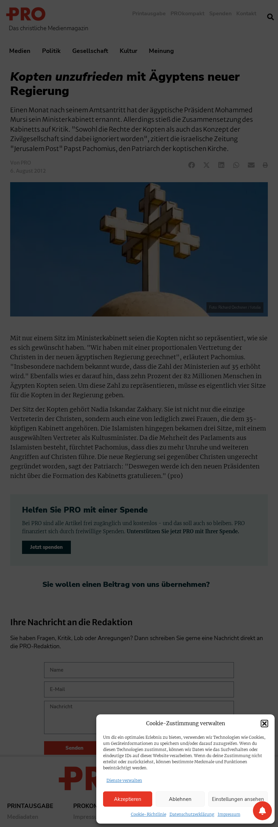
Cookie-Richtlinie (148, 814)
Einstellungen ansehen (238, 799)
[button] (264, 723)
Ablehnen (180, 799)
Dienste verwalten (124, 780)
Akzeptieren (127, 799)
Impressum (229, 814)
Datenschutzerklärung (192, 814)
